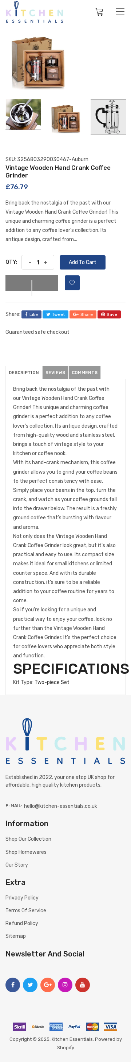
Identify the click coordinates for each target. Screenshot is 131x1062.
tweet (58, 314)
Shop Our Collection (28, 839)
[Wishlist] (72, 282)
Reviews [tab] (55, 372)
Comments (85, 372)
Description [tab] (24, 372)
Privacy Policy (22, 898)
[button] (31, 283)
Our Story (16, 865)
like (33, 314)
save (112, 314)
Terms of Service (25, 911)
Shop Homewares (26, 852)
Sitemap (15, 936)
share (86, 314)
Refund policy (21, 923)
